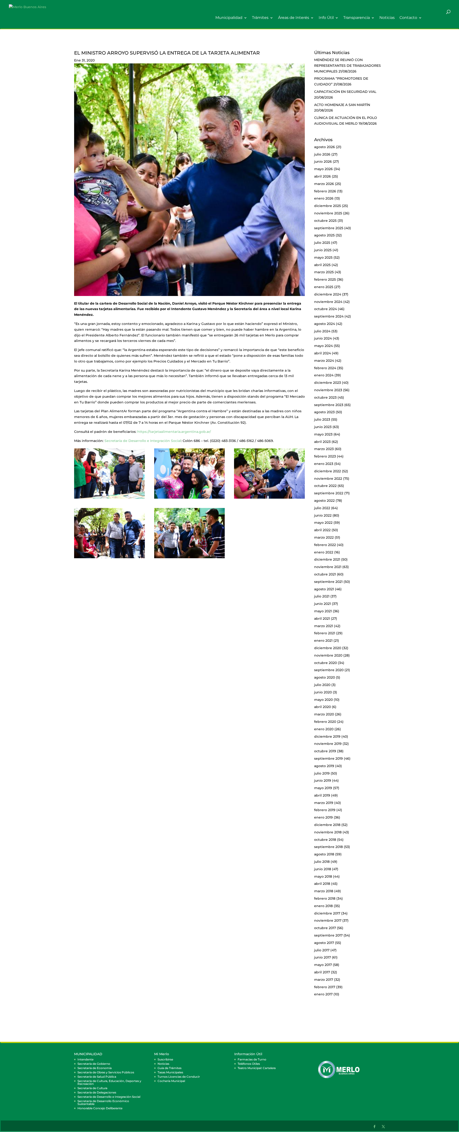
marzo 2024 (324, 360)
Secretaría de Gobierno (93, 1063)
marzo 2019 (323, 803)
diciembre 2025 (327, 206)
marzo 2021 (323, 626)
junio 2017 (322, 957)
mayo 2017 (323, 965)
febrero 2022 (325, 545)
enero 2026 (323, 198)
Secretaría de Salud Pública (96, 1076)
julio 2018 (322, 861)
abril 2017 (322, 972)
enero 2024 (323, 375)
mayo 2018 (323, 876)
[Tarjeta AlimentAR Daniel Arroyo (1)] (109, 498)
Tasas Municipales (170, 1072)
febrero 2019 (324, 810)
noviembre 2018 (328, 832)
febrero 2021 (324, 633)
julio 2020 (322, 685)
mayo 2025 (323, 257)
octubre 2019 (325, 751)
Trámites (260, 18)
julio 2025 (322, 242)
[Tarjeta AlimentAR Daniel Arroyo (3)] (109, 558)
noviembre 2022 (328, 478)
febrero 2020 (325, 721)
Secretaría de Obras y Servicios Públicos (105, 1072)
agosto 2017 (324, 943)
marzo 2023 (324, 449)
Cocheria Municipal (171, 1081)
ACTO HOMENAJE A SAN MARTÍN (342, 105)
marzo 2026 (324, 184)
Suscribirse (165, 1059)
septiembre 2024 (329, 316)
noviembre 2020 (328, 655)
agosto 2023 (324, 412)
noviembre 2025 (328, 213)
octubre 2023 (325, 397)
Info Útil (326, 18)
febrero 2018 (324, 898)
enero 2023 (323, 464)
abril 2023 (322, 442)
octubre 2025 (325, 220)
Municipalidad (228, 18)
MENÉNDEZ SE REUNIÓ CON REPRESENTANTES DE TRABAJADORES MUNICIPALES (347, 65)
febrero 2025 (325, 279)
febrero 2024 (325, 368)
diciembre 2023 (327, 382)
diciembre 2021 (327, 559)
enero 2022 (323, 552)
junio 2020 (323, 692)
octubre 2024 (325, 309)
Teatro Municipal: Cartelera (257, 1068)
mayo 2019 (323, 788)
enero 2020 (323, 729)
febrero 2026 (325, 191)
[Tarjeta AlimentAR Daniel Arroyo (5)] (189, 498)
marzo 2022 (324, 537)
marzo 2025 (324, 272)
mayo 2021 (323, 611)
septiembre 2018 (328, 847)
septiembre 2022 (328, 493)
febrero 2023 (325, 456)
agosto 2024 (324, 324)
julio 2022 (322, 508)
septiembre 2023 (328, 405)
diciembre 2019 (327, 736)
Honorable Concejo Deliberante (99, 1108)
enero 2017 (323, 994)
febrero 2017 (324, 987)
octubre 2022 (325, 486)
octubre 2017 (325, 928)
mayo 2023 (323, 434)
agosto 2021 (324, 589)
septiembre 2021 (328, 582)
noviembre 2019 (328, 744)
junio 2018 (322, 869)
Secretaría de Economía (94, 1068)
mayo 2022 (323, 522)
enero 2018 (323, 906)
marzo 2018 (323, 891)
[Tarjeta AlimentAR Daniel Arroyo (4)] (189, 558)
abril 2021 (322, 618)
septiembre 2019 (328, 758)
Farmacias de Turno (252, 1059)
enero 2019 (323, 817)
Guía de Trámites (169, 1068)
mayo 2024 (323, 346)
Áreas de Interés (293, 18)
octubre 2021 (325, 574)
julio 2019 (322, 773)
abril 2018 (322, 883)
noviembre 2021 (327, 567)
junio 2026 (323, 161)
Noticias (387, 18)
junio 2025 (323, 250)
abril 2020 (322, 707)
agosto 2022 (324, 500)
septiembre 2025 (328, 228)
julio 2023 (322, 419)
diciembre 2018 (327, 825)
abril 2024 (322, 353)
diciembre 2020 (327, 648)
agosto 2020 (324, 677)
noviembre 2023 (328, 390)
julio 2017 (321, 950)
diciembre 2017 (327, 913)
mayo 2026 (323, 169)
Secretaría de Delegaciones (96, 1092)
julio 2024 (322, 331)
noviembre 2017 (327, 920)
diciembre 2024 (327, 294)
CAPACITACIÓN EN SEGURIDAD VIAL (345, 91)
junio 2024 (323, 338)
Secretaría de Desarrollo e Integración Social (142, 441)
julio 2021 (321, 596)
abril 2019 (322, 795)
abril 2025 (322, 265)
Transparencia (356, 18)
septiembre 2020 (329, 670)
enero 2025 (323, 287)
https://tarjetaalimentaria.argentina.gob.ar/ (174, 431)
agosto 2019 (324, 766)
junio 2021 (322, 604)
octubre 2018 (325, 839)
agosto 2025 (324, 235)
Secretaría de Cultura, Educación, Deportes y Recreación (109, 1082)
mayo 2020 (323, 699)
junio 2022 (323, 515)
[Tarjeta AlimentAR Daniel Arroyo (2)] (269, 498)
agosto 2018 (324, 854)
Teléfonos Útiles (249, 1063)
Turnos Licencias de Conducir (179, 1076)
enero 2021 (323, 640)
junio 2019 (322, 780)
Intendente (85, 1059)
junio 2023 (323, 427)
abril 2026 (322, 176)
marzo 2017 (323, 979)
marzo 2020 (324, 714)
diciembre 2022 (327, 471)
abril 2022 (322, 530)
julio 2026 (322, 154)
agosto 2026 (324, 147)
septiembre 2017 (328, 935)
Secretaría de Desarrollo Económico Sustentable (103, 1102)
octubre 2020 (325, 663)
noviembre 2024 (328, 302)
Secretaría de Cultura (92, 1088)
